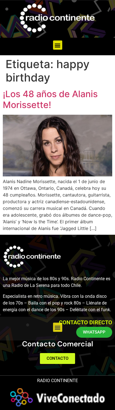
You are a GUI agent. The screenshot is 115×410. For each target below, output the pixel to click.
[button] (57, 45)
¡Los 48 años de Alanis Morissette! (50, 99)
